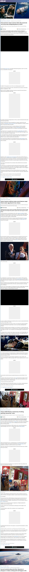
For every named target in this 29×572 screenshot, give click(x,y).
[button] (27, 207)
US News (6, 408)
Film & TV (4, 198)
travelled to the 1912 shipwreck (11, 156)
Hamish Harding (18, 127)
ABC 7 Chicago (3, 501)
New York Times (6, 68)
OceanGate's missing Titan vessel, (9, 123)
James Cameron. (22, 426)
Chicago (15, 421)
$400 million (23, 219)
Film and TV (10, 387)
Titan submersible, (21, 443)
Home (1, 19)
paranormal (16, 553)
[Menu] (28, 1)
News (4, 19)
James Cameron (22, 138)
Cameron (25, 218)
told (16, 377)
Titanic (8, 387)
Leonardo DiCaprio (19, 278)
